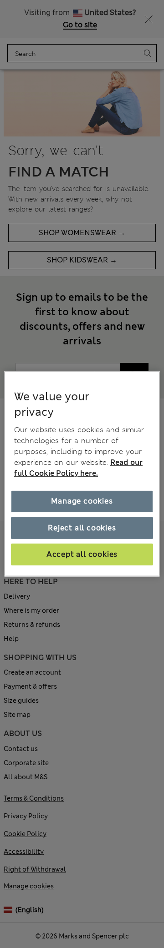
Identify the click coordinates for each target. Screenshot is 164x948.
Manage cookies (82, 501)
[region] (82, 474)
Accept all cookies (82, 554)
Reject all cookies (82, 527)
